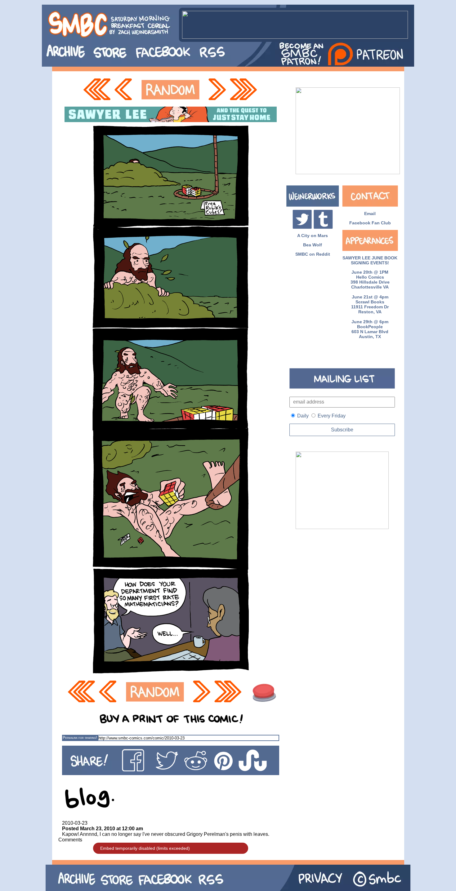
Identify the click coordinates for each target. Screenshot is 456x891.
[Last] (244, 89)
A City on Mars (312, 235)
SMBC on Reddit (312, 254)
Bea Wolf (312, 244)
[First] (97, 89)
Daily (303, 415)
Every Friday (332, 415)
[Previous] (125, 89)
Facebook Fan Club (370, 222)
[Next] (216, 89)
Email (370, 213)
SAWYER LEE (356, 257)
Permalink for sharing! (80, 737)
